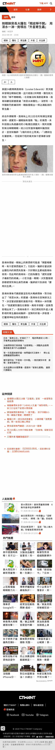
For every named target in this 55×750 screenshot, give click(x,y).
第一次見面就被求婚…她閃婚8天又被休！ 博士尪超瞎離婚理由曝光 (26, 354)
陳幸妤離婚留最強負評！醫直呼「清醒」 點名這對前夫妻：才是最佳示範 (27, 588)
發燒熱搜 (10, 709)
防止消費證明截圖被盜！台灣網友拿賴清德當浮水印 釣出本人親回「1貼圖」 (27, 658)
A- (12, 81)
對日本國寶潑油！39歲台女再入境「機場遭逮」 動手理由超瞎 (27, 675)
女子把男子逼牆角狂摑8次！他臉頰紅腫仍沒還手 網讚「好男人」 (10, 640)
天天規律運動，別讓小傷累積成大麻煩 (27, 571)
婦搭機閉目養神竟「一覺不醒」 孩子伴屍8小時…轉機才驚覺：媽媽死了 (28, 413)
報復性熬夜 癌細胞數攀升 (44, 553)
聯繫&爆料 (25, 705)
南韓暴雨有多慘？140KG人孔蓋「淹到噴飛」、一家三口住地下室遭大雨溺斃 (30, 407)
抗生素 (42, 40)
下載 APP (43, 3)
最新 (16, 9)
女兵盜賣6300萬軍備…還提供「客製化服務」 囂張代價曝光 (26, 369)
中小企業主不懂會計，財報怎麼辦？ (44, 588)
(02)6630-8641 (30, 448)
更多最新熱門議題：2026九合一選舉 (24, 425)
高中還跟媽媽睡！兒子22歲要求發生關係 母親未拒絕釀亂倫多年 (10, 553)
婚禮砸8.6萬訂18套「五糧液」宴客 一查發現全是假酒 (30, 400)
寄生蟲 (23, 40)
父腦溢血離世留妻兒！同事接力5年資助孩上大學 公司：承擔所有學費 (27, 553)
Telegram (43, 715)
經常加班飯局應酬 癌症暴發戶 (27, 605)
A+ (5, 81)
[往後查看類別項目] (49, 9)
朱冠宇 (10, 31)
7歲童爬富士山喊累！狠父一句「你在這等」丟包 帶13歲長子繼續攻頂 (44, 640)
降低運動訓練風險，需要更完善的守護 (44, 658)
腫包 (14, 40)
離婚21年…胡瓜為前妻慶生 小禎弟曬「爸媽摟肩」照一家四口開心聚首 (29, 420)
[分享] (3, 728)
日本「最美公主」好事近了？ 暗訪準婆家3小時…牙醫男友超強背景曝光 (26, 339)
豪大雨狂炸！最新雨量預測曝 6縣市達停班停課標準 (10, 571)
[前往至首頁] (9, 3)
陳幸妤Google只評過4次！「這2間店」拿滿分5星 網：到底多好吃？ (10, 605)
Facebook (14, 715)
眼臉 (6, 40)
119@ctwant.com (21, 451)
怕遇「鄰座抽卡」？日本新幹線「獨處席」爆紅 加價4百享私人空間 (44, 571)
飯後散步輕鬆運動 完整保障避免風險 (27, 640)
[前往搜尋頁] (51, 3)
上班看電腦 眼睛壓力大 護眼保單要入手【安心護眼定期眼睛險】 (10, 588)
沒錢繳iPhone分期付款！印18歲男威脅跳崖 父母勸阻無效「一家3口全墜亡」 (10, 675)
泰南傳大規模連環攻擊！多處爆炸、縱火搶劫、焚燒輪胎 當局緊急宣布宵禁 (10, 623)
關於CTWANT (10, 705)
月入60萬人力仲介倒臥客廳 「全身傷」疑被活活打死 (30, 431)
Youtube (29, 715)
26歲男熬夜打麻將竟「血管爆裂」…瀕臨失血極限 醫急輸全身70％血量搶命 (27, 346)
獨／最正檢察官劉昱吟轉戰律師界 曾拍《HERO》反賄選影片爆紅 (27, 623)
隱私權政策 (38, 705)
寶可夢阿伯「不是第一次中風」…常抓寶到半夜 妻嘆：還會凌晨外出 (27, 361)
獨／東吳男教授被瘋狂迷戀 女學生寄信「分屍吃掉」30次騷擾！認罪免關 (44, 605)
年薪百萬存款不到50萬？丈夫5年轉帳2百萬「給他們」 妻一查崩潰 (44, 675)
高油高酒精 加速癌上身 (43, 623)
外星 (33, 40)
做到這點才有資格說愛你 (10, 658)
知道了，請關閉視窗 (46, 737)
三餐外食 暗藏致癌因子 (18, 436)
